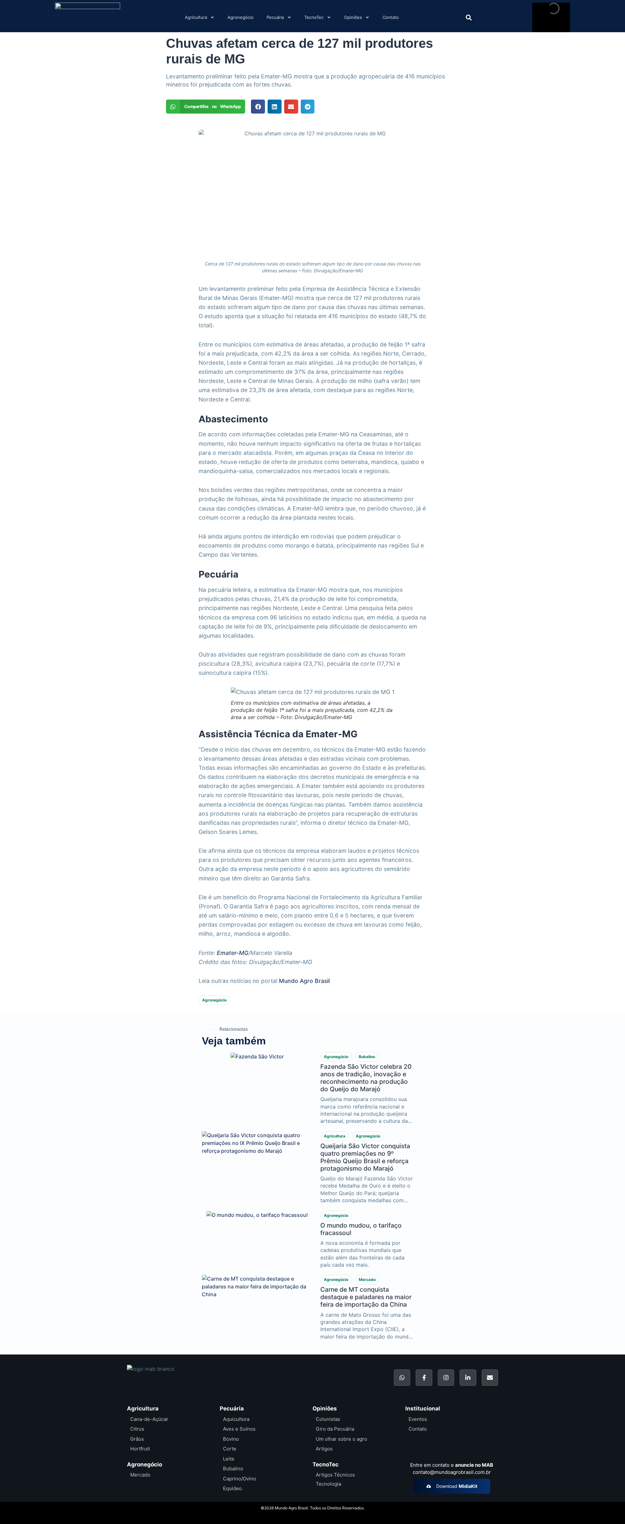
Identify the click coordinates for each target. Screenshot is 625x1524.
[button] (468, 17)
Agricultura (196, 17)
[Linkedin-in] (468, 1377)
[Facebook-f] (424, 1377)
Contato (390, 17)
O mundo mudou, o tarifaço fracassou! (361, 1229)
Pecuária (275, 17)
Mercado (367, 1279)
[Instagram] (446, 1377)
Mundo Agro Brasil (304, 980)
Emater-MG (232, 952)
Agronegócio (241, 17)
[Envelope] (490, 1377)
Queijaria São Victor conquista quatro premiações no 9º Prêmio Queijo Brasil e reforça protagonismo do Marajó (365, 1157)
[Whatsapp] (402, 1377)
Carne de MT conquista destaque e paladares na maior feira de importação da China (365, 1297)
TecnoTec (314, 17)
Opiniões (353, 17)
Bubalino (367, 1056)
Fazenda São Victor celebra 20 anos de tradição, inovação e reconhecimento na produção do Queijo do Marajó (365, 1078)
